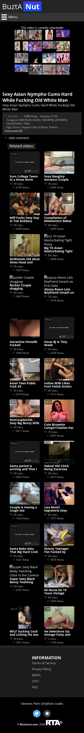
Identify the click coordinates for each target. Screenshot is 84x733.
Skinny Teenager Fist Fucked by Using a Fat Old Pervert (56, 550)
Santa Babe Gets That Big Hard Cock (24, 550)
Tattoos (53, 127)
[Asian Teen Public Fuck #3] (25, 379)
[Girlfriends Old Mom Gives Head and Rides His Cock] (25, 255)
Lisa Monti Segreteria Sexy (55, 509)
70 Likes (53, 297)
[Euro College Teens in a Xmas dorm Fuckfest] (25, 173)
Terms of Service (44, 663)
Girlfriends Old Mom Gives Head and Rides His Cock (25, 260)
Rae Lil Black (40, 127)
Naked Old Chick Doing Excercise (56, 467)
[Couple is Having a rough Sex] (25, 504)
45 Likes (53, 184)
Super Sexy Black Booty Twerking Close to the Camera (25, 580)
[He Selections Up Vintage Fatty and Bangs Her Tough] (59, 628)
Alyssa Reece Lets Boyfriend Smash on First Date (59, 291)
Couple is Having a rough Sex (23, 509)
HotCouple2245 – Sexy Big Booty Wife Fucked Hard (24, 421)
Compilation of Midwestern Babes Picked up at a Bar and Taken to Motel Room (58, 219)
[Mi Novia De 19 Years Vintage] (59, 586)
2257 (35, 681)
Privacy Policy (41, 669)
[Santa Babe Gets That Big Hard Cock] (25, 545)
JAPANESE (61, 120)
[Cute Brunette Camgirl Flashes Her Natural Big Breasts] (59, 421)
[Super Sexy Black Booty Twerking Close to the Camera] (25, 575)
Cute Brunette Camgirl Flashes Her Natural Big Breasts (59, 426)
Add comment (19, 138)
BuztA (20, 6)
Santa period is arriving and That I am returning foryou (23, 467)
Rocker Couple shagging (20, 287)
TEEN (26, 123)
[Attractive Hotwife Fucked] (25, 338)
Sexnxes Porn (30, 703)
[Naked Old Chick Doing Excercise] (59, 462)
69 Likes (13, 116)
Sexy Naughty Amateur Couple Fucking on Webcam (59, 178)
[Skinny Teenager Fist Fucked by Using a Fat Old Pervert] (59, 545)
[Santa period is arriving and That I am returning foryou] (25, 462)
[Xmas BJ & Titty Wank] (59, 338)
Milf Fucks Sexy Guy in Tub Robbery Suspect (24, 219)
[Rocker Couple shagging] (25, 281)
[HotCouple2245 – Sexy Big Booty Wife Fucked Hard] (25, 416)
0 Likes (52, 639)
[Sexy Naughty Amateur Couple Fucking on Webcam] (59, 173)
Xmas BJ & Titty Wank (55, 343)
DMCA (36, 675)
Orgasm (26, 127)
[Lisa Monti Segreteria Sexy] (59, 504)
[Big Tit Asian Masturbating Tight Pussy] (59, 244)
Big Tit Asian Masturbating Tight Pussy (58, 249)
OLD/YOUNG (14, 123)
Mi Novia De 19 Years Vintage (55, 591)
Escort (16, 127)
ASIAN (36, 120)
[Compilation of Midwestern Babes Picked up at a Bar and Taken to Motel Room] (59, 214)
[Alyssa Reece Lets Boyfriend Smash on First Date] (59, 286)
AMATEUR (25, 120)
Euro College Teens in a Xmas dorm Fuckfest (24, 178)
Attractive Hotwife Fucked (23, 343)
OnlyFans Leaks (52, 703)
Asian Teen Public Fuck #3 (23, 385)
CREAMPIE (47, 120)
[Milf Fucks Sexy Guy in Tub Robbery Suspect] (25, 214)
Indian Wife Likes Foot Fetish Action (58, 385)
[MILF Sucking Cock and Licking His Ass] (25, 628)
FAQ (35, 687)
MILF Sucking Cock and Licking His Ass (24, 633)
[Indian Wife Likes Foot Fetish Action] (59, 379)
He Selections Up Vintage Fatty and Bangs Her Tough (57, 633)
